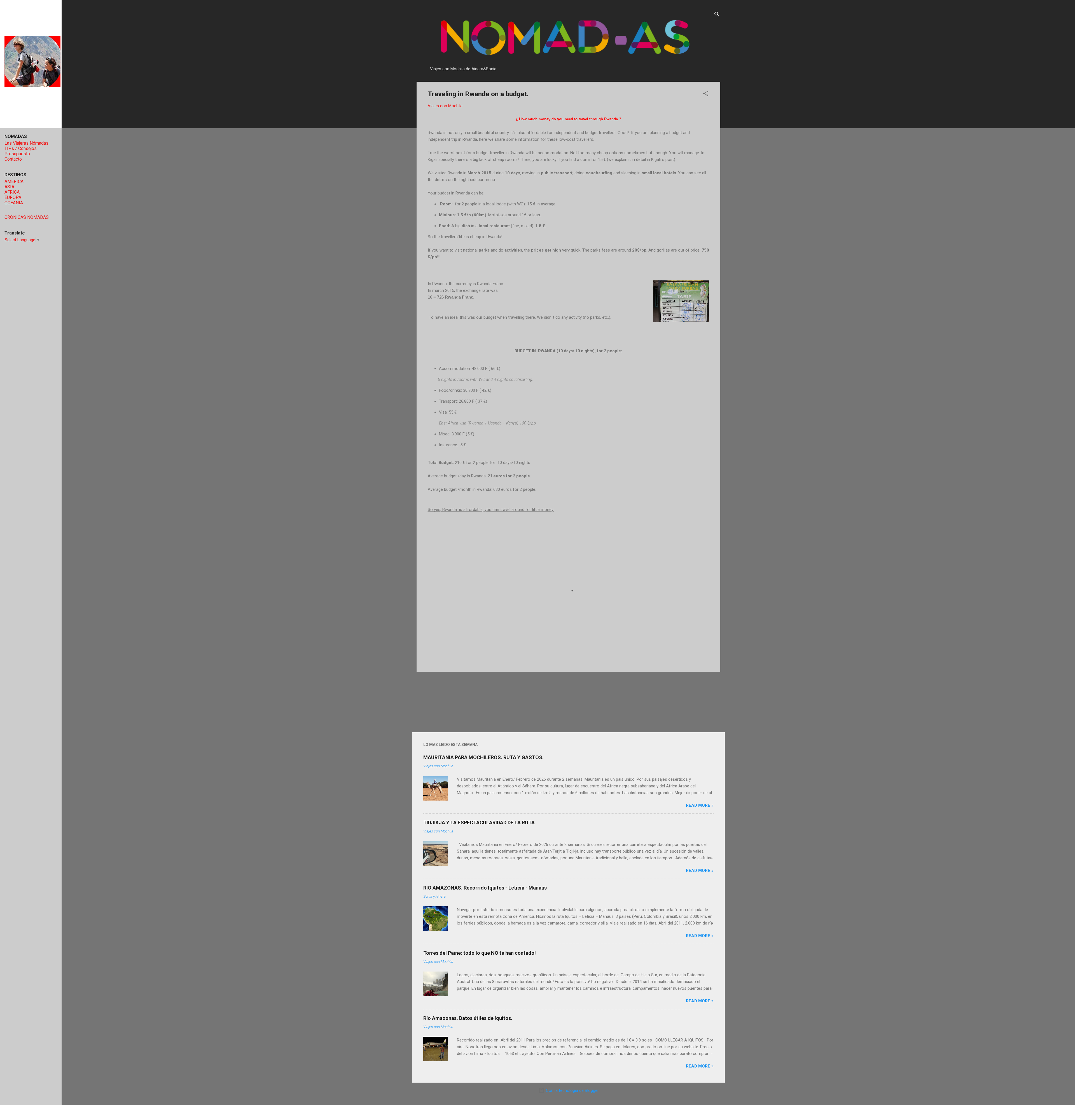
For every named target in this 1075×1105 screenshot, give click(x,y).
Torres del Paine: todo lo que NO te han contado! (479, 953)
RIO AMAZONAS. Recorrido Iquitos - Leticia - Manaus (485, 888)
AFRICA (12, 192)
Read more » (700, 805)
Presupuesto (17, 153)
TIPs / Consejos (20, 148)
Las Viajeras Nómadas (26, 143)
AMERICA (14, 181)
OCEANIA (13, 202)
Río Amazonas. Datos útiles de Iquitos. (467, 1018)
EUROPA (12, 197)
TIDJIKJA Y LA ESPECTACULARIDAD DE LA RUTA (479, 822)
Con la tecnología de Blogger (572, 1090)
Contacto (13, 159)
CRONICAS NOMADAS (26, 217)
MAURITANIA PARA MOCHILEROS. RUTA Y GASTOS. (483, 757)
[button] (705, 94)
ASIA (9, 186)
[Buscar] (717, 15)
